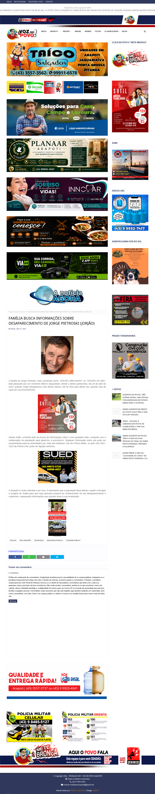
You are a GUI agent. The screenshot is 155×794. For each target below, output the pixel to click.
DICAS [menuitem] (124, 31)
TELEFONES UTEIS (35, 2)
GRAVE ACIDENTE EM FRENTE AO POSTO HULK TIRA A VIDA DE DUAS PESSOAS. (135, 412)
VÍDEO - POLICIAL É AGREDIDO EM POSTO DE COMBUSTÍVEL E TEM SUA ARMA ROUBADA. (133, 425)
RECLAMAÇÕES (25, 540)
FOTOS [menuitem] (98, 31)
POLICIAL (22, 311)
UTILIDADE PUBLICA (73, 540)
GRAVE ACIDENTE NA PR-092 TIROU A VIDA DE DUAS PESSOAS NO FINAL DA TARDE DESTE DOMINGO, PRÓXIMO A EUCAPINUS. (135, 441)
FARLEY (95, 790)
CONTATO (49, 2)
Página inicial (13, 311)
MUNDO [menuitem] (88, 31)
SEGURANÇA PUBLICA (55, 540)
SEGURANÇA (39, 540)
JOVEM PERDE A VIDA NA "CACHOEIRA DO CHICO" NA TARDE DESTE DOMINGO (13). (135, 455)
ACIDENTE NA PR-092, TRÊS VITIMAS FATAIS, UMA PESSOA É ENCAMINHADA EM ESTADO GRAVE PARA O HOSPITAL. (135, 398)
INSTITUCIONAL (20, 2)
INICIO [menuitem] (43, 31)
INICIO (9, 2)
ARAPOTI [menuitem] (54, 31)
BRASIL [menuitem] (78, 31)
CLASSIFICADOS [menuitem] (111, 31)
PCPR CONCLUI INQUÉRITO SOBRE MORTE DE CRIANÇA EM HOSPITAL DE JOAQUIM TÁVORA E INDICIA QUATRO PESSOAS (63, 10)
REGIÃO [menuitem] (66, 31)
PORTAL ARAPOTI (77, 790)
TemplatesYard (8, 793)
